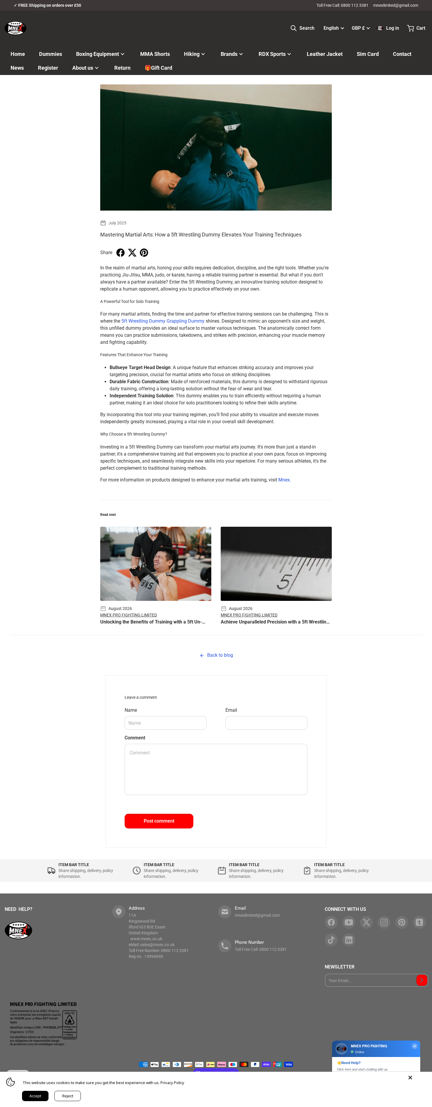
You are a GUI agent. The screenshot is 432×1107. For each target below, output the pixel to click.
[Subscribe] (421, 980)
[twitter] (366, 922)
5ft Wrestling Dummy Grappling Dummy (163, 321)
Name (131, 710)
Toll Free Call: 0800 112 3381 (343, 5)
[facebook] (331, 922)
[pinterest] (401, 922)
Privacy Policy (172, 1082)
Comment (135, 738)
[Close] (410, 1078)
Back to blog (219, 655)
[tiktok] (331, 939)
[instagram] (384, 922)
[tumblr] (419, 922)
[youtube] (348, 922)
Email (231, 710)
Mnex (284, 480)
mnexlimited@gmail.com (395, 5)
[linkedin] (348, 939)
